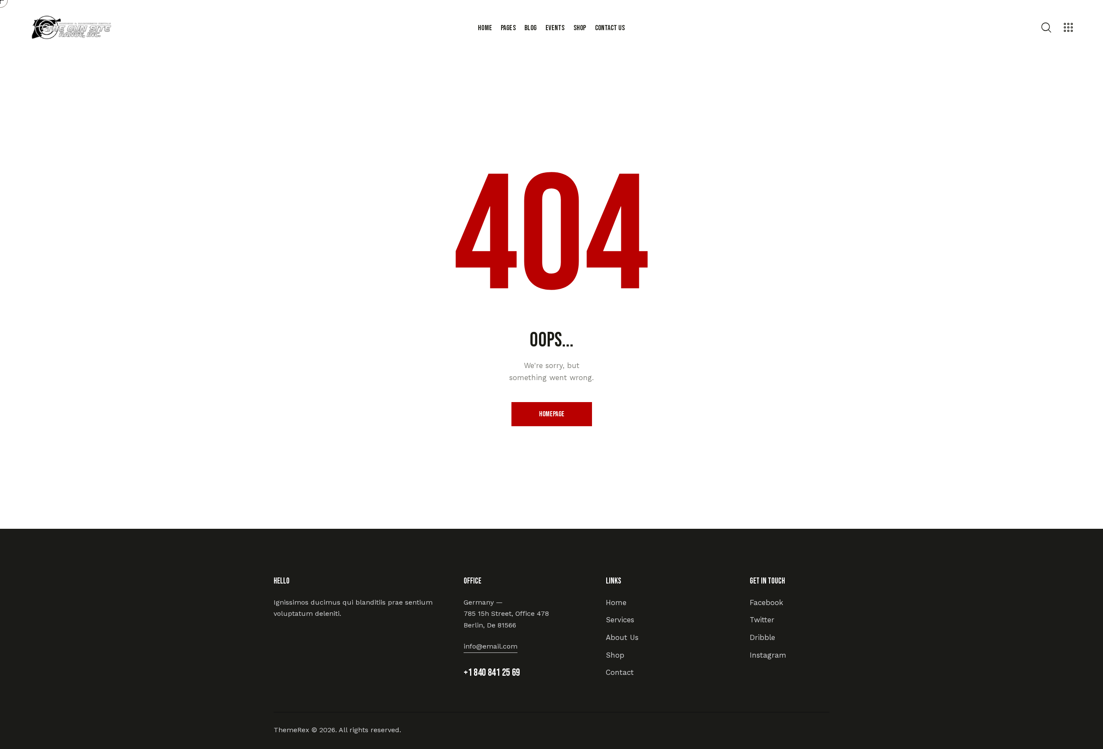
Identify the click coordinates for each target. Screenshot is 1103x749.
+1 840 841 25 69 (492, 672)
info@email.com (490, 646)
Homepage (551, 414)
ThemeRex (291, 730)
